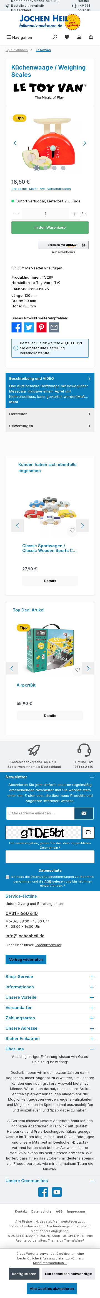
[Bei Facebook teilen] (16, 327)
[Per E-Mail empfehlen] (54, 327)
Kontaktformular (48, 945)
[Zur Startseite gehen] (50, 22)
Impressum (76, 1211)
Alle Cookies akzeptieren (52, 1289)
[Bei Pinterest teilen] (41, 327)
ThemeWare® (74, 1240)
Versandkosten (21, 1226)
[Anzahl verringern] (16, 213)
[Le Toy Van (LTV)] (50, 91)
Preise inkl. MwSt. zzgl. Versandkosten (41, 189)
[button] (63, 247)
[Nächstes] (84, 143)
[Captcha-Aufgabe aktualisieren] (88, 832)
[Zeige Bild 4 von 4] (63, 168)
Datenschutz (41, 1211)
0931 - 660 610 (22, 913)
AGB (47, 881)
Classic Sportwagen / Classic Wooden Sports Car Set (49, 548)
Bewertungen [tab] (21, 426)
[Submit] (84, 813)
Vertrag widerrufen (26, 959)
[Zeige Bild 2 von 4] (45, 168)
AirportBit (26, 685)
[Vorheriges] (15, 143)
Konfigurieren (24, 1274)
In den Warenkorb (50, 227)
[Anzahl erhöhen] (74, 213)
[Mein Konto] (79, 37)
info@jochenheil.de (25, 935)
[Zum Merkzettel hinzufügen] (72, 531)
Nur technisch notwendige (68, 1274)
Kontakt (21, 1211)
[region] (50, 143)
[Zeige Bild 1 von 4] (36, 168)
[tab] (50, 390)
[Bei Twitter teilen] (29, 327)
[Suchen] (55, 37)
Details (50, 581)
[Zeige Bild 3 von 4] (54, 168)
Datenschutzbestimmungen (52, 877)
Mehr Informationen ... (50, 1263)
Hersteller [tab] (18, 414)
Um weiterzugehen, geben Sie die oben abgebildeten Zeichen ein (50, 845)
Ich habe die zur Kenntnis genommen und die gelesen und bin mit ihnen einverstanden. (52, 881)
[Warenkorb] (91, 37)
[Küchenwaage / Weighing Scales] (50, 143)
